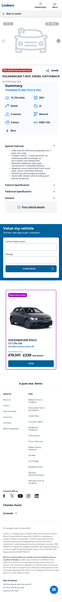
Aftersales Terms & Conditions (36, 482)
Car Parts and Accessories (13, 587)
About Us (7, 400)
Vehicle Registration (15, 241)
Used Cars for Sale (10, 590)
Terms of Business (35, 441)
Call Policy (7, 423)
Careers (6, 405)
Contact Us (7, 417)
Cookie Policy (33, 416)
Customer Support (35, 422)
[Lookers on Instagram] (28, 496)
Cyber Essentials (9, 411)
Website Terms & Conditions (35, 401)
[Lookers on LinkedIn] (36, 496)
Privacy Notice (34, 436)
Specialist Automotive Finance (36, 474)
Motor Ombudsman (11, 429)
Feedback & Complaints (33, 428)
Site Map (31, 455)
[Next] (59, 41)
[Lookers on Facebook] (3, 496)
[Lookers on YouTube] (20, 496)
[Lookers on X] (12, 496)
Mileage (9, 254)
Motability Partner (35, 467)
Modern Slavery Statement (34, 448)
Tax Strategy (33, 461)
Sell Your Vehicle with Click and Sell (17, 584)
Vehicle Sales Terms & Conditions (36, 409)
